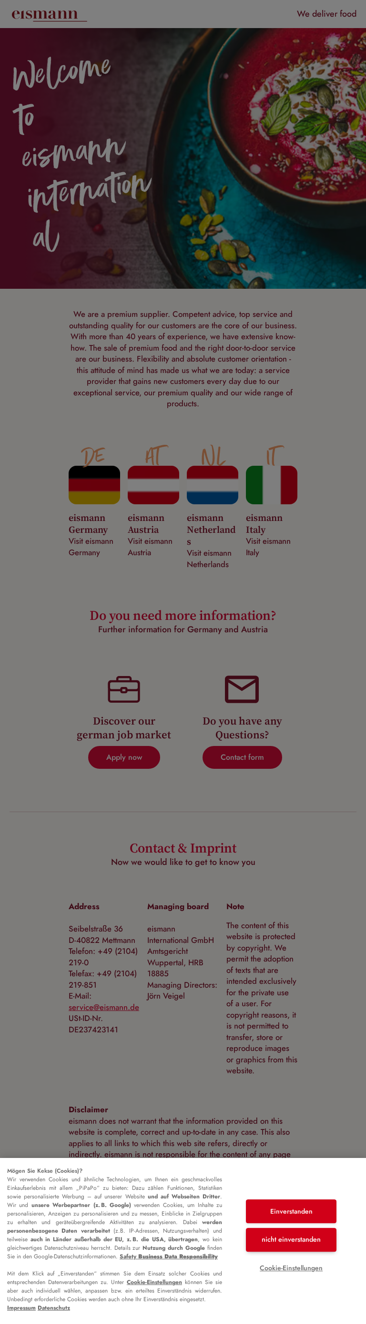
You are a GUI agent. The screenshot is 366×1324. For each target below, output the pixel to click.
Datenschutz (54, 1308)
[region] (183, 1241)
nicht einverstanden (291, 1239)
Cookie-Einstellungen (154, 1282)
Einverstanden (291, 1211)
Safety (169, 1256)
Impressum (21, 1308)
